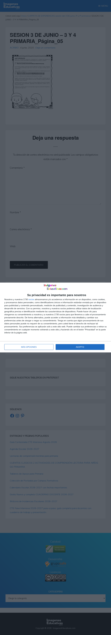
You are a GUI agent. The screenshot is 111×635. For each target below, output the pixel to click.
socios (31, 299)
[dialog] (55, 317)
